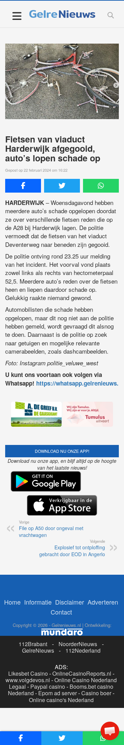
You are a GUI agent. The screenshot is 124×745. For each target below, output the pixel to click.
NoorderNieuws (78, 644)
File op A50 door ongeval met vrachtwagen (51, 528)
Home (12, 601)
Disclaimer (69, 601)
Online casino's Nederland (61, 700)
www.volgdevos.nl (28, 680)
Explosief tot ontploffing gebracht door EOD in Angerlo (72, 548)
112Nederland (83, 650)
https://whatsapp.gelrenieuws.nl (80, 383)
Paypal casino (47, 686)
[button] (110, 731)
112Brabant (33, 644)
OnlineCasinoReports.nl (81, 673)
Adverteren (102, 601)
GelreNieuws (38, 650)
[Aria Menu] (16, 16)
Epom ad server (57, 693)
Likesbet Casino (28, 673)
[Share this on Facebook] (23, 186)
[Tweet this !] (62, 186)
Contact (61, 611)
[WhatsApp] (101, 186)
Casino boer (96, 693)
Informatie (38, 601)
